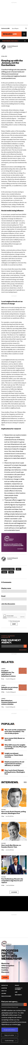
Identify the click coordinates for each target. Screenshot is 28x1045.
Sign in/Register (15, 28)
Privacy (17, 985)
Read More (20, 548)
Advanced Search (23, 649)
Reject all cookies (9, 1035)
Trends (11, 572)
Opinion (4, 572)
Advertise (4, 988)
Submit (14, 624)
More (25, 782)
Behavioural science (8, 569)
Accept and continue (9, 1030)
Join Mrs (3, 993)
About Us (3, 990)
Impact (18, 569)
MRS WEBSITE (18, 994)
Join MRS (5, 977)
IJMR (16, 992)
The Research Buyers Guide (8, 636)
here (18, 1024)
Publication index (6, 996)
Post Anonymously (15, 621)
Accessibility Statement (18, 988)
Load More (14, 892)
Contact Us (4, 985)
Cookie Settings (9, 1040)
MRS (8, 28)
